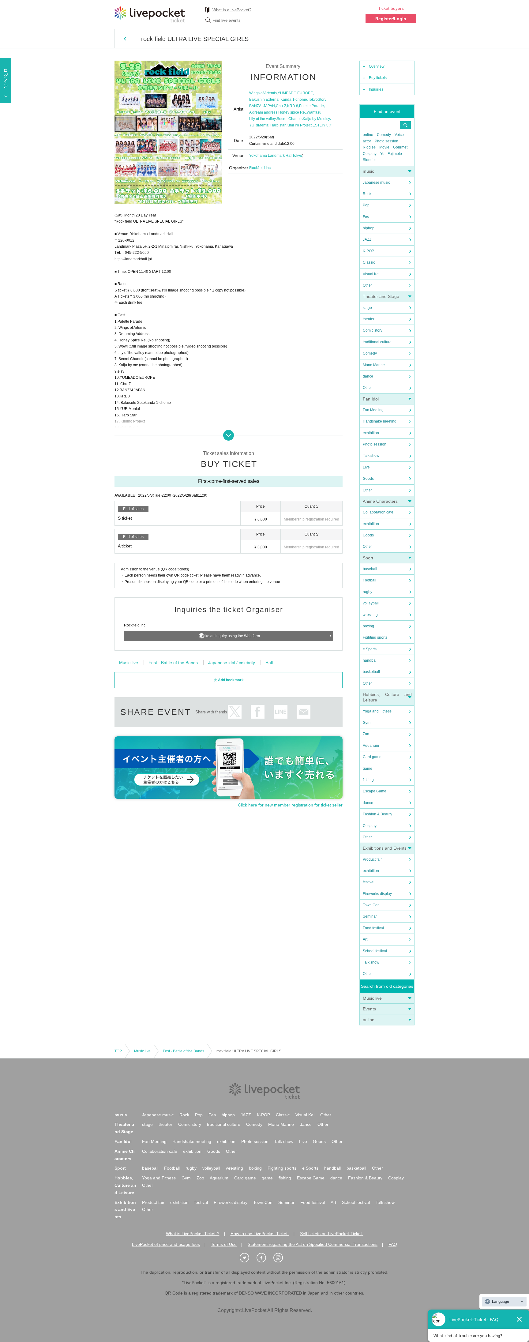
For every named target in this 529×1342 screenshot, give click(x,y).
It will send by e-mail (303, 712)
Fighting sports (375, 637)
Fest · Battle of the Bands (173, 662)
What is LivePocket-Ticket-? (192, 1233)
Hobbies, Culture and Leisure (125, 1185)
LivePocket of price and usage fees (166, 1244)
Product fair (372, 859)
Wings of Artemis (263, 93)
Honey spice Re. (292, 112)
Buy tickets (378, 78)
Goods (368, 478)
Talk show (371, 455)
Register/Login (390, 18)
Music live (372, 998)
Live (366, 467)
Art (365, 939)
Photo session (386, 141)
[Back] (124, 38)
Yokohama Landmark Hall (270, 155)
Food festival (373, 928)
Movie (384, 147)
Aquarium (371, 745)
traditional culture (377, 342)
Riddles (369, 147)
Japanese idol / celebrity (231, 662)
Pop (366, 205)
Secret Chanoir (289, 119)
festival (368, 882)
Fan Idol (371, 399)
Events (369, 1008)
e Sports (370, 649)
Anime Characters (380, 501)
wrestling (370, 615)
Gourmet (400, 147)
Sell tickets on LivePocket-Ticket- (331, 1233)
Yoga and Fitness (377, 711)
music (368, 171)
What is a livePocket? (231, 10)
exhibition (371, 433)
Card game (372, 757)
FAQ (392, 1244)
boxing (368, 626)
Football (369, 580)
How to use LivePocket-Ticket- (260, 1233)
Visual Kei (371, 274)
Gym (366, 722)
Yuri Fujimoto (391, 154)
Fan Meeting (373, 410)
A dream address (263, 112)
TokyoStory (317, 99)
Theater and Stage (381, 296)
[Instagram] (281, 1258)
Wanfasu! (314, 112)
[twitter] (248, 1258)
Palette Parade (311, 106)
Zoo (366, 734)
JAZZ (367, 239)
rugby (367, 592)
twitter (235, 712)
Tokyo (297, 155)
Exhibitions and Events (385, 848)
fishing (368, 780)
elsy (326, 119)
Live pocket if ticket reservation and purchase (149, 14)
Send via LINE (280, 712)
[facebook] (264, 1258)
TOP (118, 1051)
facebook (257, 712)
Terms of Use (224, 1244)
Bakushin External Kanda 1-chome (278, 99)
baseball (370, 569)
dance (368, 376)
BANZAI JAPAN (262, 106)
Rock (367, 194)
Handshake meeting (379, 421)
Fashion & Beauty (377, 814)
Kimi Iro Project (299, 125)
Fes (366, 217)
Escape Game (374, 791)
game (367, 768)
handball (370, 660)
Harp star (278, 125)
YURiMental (259, 125)
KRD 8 (292, 106)
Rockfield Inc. (260, 168)
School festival (375, 951)
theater (368, 319)
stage (367, 308)
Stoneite (370, 160)
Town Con (371, 905)
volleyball (371, 603)
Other (367, 285)
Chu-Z (281, 106)
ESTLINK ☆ (322, 125)
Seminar (370, 916)
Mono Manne (374, 365)
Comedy (384, 135)
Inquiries (376, 89)
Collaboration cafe (378, 512)
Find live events (226, 20)
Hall (269, 662)
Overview (377, 66)
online (368, 135)
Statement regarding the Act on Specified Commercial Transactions (312, 1244)
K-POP (368, 251)
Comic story (372, 330)
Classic (369, 262)
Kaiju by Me (312, 119)
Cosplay (370, 154)
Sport (368, 557)
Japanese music (376, 182)
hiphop (368, 228)
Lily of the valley (262, 119)
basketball (371, 672)
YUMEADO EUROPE (295, 93)
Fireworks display (377, 894)
